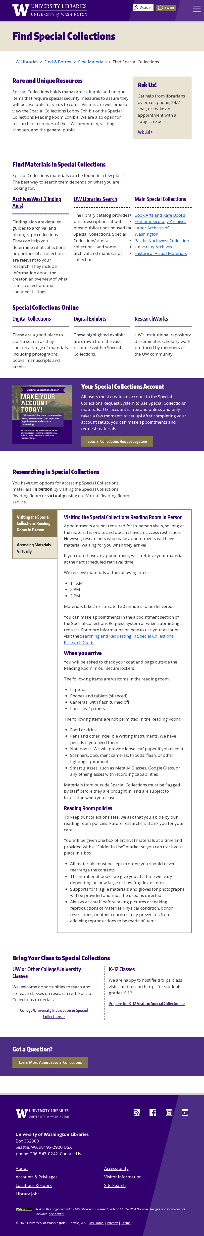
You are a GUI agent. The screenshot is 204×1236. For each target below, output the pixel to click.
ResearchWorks (151, 318)
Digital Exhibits (90, 318)
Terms (126, 1223)
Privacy (112, 1223)
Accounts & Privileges (36, 1177)
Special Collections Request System (117, 441)
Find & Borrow (58, 62)
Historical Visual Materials (161, 253)
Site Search (115, 1185)
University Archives (153, 247)
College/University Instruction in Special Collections (54, 1013)
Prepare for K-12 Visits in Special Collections (145, 1003)
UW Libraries (25, 62)
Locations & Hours (34, 1185)
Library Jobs (28, 1194)
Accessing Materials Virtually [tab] (34, 548)
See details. (56, 1214)
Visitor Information (123, 1177)
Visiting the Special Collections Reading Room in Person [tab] (34, 523)
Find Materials (92, 62)
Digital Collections (31, 318)
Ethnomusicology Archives (160, 221)
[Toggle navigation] (197, 8)
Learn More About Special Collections (50, 1062)
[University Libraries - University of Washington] (49, 10)
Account (146, 7)
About (22, 1168)
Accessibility (116, 1168)
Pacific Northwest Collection (162, 240)
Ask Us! (169, 8)
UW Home (96, 1223)
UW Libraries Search (95, 199)
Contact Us (70, 1153)
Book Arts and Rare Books (160, 215)
